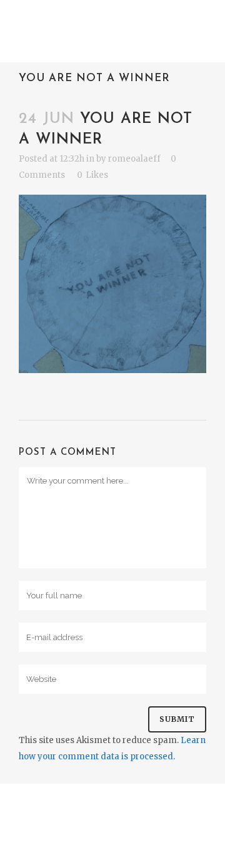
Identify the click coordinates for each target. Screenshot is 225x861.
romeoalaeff (134, 158)
